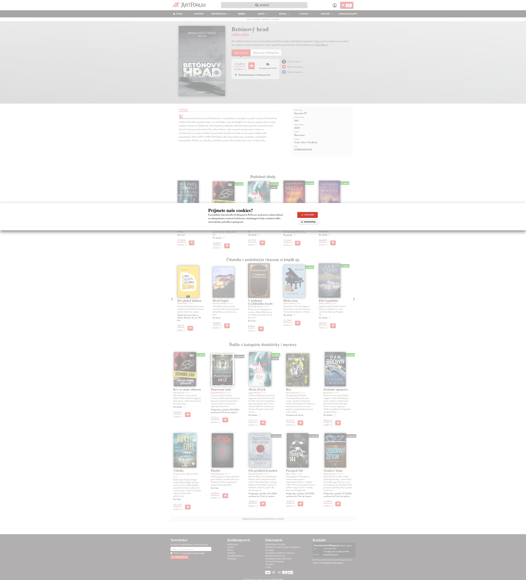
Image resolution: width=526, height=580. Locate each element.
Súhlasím (309, 214)
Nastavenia (309, 221)
